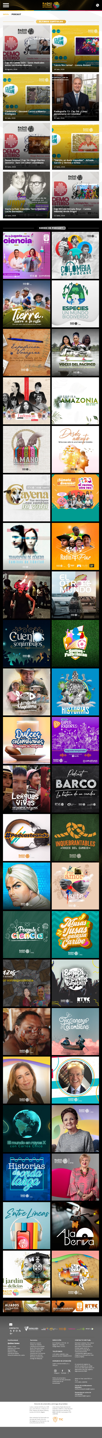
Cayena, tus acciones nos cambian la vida (26, 514)
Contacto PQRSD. (80, 1357)
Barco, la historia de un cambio (70, 805)
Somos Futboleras (63, 660)
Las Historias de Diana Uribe (68, 1193)
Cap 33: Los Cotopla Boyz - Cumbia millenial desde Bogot (72, 210)
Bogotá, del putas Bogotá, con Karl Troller (72, 998)
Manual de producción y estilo (16, 1355)
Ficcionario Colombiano (66, 1048)
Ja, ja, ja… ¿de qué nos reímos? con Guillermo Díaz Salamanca (71, 1095)
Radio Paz (59, 563)
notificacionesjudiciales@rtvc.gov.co (85, 1389)
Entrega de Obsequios (36, 1358)
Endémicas (10, 417)
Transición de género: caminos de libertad (22, 561)
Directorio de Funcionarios (37, 1353)
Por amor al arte (62, 902)
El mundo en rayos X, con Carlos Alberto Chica (26, 1144)
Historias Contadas (64, 708)
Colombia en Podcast (65, 272)
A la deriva (59, 1242)
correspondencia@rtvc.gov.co (83, 1353)
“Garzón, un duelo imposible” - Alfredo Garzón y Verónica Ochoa (74, 161)
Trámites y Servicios (35, 1351)
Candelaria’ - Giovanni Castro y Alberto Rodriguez (25, 112)
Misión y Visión (12, 1346)
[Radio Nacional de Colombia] (51, 5)
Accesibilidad (56, 1383)
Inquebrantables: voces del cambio (72, 854)
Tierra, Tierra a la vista (17, 320)
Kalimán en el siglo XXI (17, 902)
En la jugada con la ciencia (18, 272)
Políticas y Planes (12, 1351)
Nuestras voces (13, 1048)
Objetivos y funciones (14, 1348)
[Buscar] (97, 5)
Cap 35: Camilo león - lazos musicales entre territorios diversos (24, 64)
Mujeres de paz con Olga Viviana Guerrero (22, 1095)
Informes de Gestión (13, 1353)
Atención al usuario (35, 1343)
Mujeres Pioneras (63, 1145)
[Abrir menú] (6, 5)
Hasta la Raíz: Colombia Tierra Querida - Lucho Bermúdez (26, 210)
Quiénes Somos (13, 1343)
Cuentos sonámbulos (16, 660)
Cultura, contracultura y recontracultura (75, 1290)
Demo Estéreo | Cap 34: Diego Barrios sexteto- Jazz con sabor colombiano (25, 161)
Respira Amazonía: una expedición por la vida (75, 416)
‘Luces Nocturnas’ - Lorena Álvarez (72, 65)
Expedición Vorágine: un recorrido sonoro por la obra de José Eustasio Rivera (26, 367)
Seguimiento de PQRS (81, 1371)
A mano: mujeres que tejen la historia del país (26, 464)
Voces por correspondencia (19, 999)
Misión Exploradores (64, 757)
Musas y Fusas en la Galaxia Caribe (72, 951)
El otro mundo (61, 611)
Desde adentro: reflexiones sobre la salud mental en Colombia (72, 464)
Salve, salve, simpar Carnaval (20, 611)
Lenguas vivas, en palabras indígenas (24, 805)
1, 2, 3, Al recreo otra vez (67, 514)
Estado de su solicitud (36, 1355)
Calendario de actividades (37, 1346)
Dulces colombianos (15, 757)
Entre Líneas (11, 1242)
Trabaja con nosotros (35, 1344)
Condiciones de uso (57, 1381)
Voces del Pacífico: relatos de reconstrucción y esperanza (69, 367)
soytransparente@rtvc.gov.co (82, 1396)
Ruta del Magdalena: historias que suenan (23, 707)
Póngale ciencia (13, 951)
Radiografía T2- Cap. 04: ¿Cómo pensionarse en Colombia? (70, 112)
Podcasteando (12, 854)
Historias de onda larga (17, 1193)
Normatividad (11, 1350)
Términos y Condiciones (36, 1357)
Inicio (6, 14)
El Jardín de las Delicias (17, 1290)
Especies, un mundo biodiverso (70, 320)
